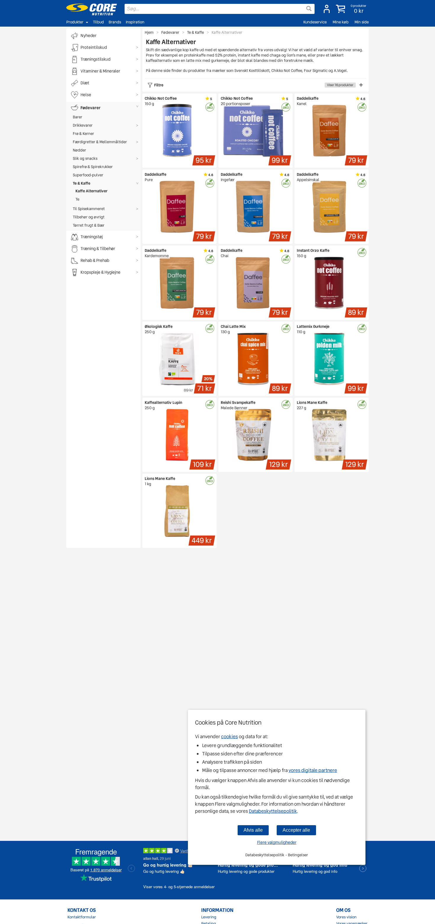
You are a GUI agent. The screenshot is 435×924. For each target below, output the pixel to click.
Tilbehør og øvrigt (88, 217)
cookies (229, 736)
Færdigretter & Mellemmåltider (100, 142)
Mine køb (341, 22)
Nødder (79, 150)
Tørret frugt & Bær (88, 225)
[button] (352, 9)
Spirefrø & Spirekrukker (93, 167)
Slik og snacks (85, 158)
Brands (115, 22)
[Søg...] (309, 8)
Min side (362, 22)
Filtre (253, 85)
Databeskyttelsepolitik (273, 811)
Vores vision (346, 917)
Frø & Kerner (83, 133)
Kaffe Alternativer (91, 191)
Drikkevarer (83, 125)
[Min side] (327, 9)
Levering (208, 917)
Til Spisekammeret (89, 209)
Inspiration (135, 22)
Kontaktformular (81, 917)
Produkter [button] (74, 22)
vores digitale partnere (313, 770)
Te (77, 199)
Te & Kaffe (81, 183)
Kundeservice (315, 22)
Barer (77, 117)
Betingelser (298, 855)
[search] (220, 9)
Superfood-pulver (88, 175)
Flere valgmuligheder (277, 842)
